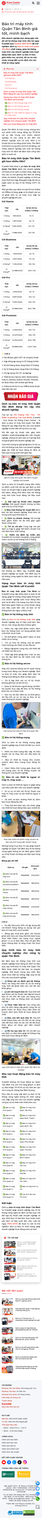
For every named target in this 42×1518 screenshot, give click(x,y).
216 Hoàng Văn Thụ (28, 1388)
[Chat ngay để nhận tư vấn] (38, 1488)
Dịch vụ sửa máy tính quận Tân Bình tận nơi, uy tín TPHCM (26, 1338)
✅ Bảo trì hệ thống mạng (17, 109)
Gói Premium (11, 88)
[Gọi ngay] (38, 1499)
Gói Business (10, 82)
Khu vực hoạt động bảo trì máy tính (20, 124)
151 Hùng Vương (24, 1394)
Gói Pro (8, 85)
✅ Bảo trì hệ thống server (17, 106)
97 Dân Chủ (21, 1391)
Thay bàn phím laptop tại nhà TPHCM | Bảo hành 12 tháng (26, 1367)
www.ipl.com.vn (21, 1505)
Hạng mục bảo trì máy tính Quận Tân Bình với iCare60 (19, 98)
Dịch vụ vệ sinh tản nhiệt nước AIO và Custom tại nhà (26, 1358)
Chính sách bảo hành (10, 1439)
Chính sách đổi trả (9, 1446)
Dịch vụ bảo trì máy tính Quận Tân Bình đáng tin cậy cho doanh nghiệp (21, 93)
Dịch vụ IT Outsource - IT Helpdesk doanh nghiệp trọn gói (27, 1319)
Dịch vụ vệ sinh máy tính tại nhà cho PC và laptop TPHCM (26, 1348)
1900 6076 (13, 1419)
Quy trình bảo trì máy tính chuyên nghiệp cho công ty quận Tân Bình (20, 119)
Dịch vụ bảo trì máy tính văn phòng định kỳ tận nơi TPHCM (26, 1329)
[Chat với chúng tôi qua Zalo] (38, 1493)
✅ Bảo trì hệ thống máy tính (18, 103)
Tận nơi (16, 9)
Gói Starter (10, 78)
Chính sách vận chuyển (10, 1452)
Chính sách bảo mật (9, 1443)
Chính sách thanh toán (10, 1449)
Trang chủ (8, 9)
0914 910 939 (13, 1422)
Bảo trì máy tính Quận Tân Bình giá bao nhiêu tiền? (18, 74)
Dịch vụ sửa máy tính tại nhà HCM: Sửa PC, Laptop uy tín (27, 1300)
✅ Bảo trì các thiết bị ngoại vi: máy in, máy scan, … (21, 114)
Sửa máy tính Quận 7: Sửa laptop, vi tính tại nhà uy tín (27, 1309)
